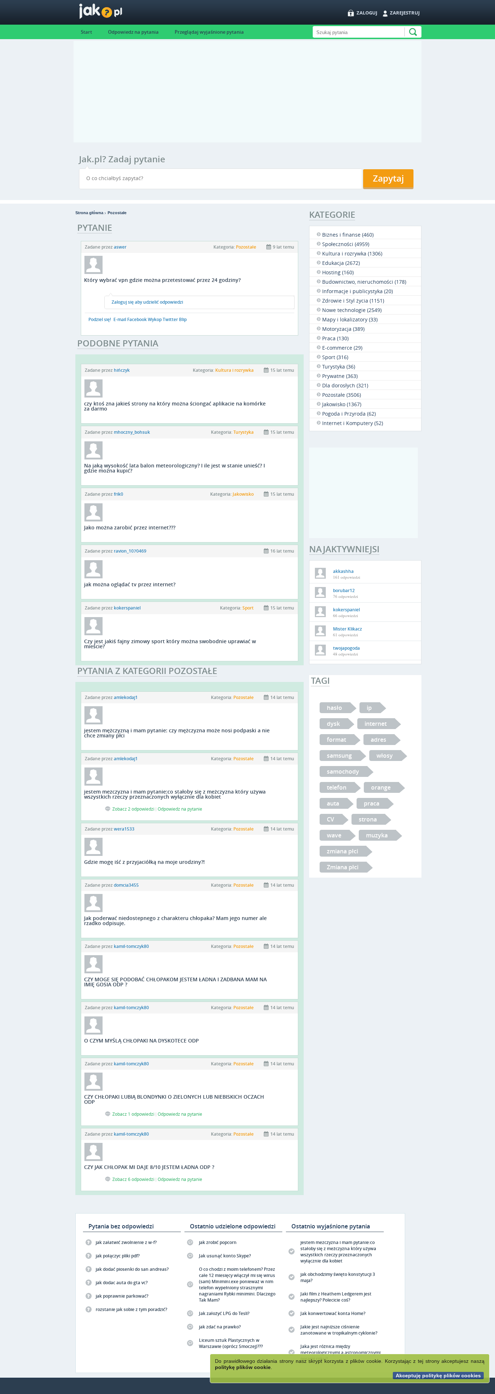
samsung (339, 756)
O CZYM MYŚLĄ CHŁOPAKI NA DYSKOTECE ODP (141, 1040)
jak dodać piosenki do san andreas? (132, 1269)
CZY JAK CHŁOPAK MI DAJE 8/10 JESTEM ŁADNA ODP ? (149, 1167)
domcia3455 (126, 885)
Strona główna (89, 213)
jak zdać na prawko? (220, 1327)
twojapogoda (346, 648)
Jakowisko (243, 494)
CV (330, 819)
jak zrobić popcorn (218, 1242)
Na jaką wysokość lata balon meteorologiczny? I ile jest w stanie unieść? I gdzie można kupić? (174, 468)
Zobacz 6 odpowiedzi (133, 1179)
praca (371, 803)
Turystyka (243, 432)
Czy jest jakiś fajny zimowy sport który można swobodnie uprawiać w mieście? (170, 644)
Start (86, 32)
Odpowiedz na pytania (133, 32)
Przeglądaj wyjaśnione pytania (209, 32)
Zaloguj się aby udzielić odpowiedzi (147, 302)
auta (333, 803)
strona (368, 819)
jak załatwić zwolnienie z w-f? (126, 1242)
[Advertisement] (247, 91)
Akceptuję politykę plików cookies (438, 1375)
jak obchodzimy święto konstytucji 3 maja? (337, 1277)
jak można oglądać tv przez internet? (129, 584)
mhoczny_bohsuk (132, 432)
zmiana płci (342, 851)
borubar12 (344, 590)
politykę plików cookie (243, 1367)
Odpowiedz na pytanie (180, 809)
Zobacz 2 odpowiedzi (133, 809)
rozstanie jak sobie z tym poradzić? (131, 1309)
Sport (248, 608)
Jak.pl (115, 14)
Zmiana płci (342, 867)
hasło (334, 708)
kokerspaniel (127, 608)
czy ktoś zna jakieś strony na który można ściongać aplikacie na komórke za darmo (175, 406)
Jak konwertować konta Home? (332, 1313)
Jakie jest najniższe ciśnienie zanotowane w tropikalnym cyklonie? (338, 1330)
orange (381, 787)
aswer (120, 247)
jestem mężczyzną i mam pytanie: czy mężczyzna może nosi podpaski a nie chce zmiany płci (177, 733)
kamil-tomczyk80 (131, 946)
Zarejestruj (405, 12)
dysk (333, 724)
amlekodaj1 (126, 697)
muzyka (377, 835)
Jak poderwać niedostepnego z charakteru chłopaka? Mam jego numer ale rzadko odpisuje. (175, 921)
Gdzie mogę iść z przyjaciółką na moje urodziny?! (144, 861)
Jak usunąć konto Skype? (225, 1256)
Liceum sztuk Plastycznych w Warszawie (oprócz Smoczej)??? (231, 1343)
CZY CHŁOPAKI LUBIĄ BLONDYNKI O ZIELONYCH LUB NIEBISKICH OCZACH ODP (174, 1099)
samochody (343, 771)
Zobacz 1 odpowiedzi (133, 1114)
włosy (385, 756)
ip (369, 708)
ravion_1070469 (130, 551)
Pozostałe (117, 213)
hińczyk (122, 370)
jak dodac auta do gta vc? (121, 1282)
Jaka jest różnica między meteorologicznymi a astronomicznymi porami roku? (340, 1352)
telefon (336, 787)
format (336, 740)
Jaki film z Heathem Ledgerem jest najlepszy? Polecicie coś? (335, 1297)
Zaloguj (367, 12)
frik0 (118, 494)
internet (376, 724)
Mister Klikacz (347, 629)
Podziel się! (99, 319)
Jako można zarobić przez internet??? (129, 527)
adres (378, 740)
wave (334, 835)
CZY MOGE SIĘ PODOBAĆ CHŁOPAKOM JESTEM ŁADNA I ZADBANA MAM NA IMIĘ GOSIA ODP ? (175, 982)
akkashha (343, 571)
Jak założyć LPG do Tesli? (224, 1313)
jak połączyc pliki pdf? (118, 1256)
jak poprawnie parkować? (122, 1296)
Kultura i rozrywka (234, 370)
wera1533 (124, 829)
